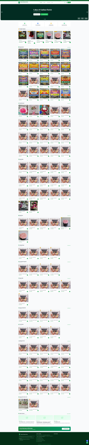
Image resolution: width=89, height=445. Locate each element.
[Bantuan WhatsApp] (87, 443)
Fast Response (69, 0)
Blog (52, 2)
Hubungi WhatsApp (44, 14)
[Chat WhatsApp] (65, 2)
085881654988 (66, 428)
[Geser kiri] (68, 29)
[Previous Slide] (2, 12)
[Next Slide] (87, 12)
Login (69, 2)
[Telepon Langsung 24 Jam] (87, 441)
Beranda (41, 2)
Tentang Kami (48, 2)
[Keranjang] (66, 2)
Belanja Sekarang (37, 14)
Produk (44, 2)
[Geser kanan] (70, 29)
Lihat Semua (68, 47)
